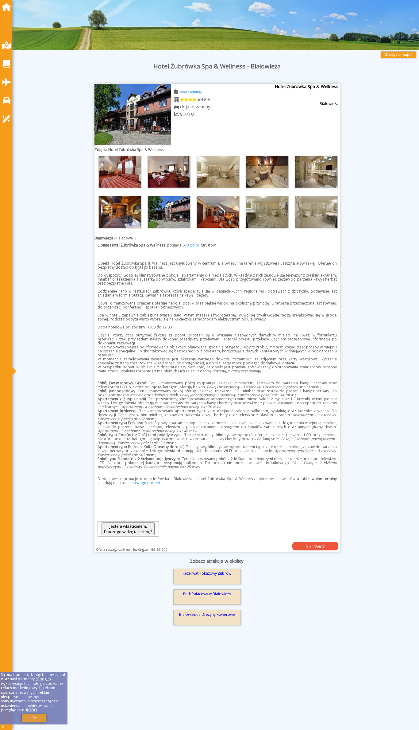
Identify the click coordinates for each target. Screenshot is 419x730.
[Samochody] (8, 100)
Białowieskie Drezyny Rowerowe (207, 614)
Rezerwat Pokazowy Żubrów (207, 573)
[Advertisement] (202, 686)
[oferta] (176, 99)
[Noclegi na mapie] (8, 45)
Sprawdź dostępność (315, 546)
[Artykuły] (8, 64)
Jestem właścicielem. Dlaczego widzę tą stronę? (128, 528)
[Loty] (8, 82)
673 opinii (191, 245)
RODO (31, 710)
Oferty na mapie (398, 54)
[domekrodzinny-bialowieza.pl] (8, 7)
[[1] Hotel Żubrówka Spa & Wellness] (132, 114)
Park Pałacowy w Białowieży (207, 593)
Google (43, 678)
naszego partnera (147, 482)
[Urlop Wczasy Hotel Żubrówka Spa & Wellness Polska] (119, 172)
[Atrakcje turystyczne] (8, 119)
